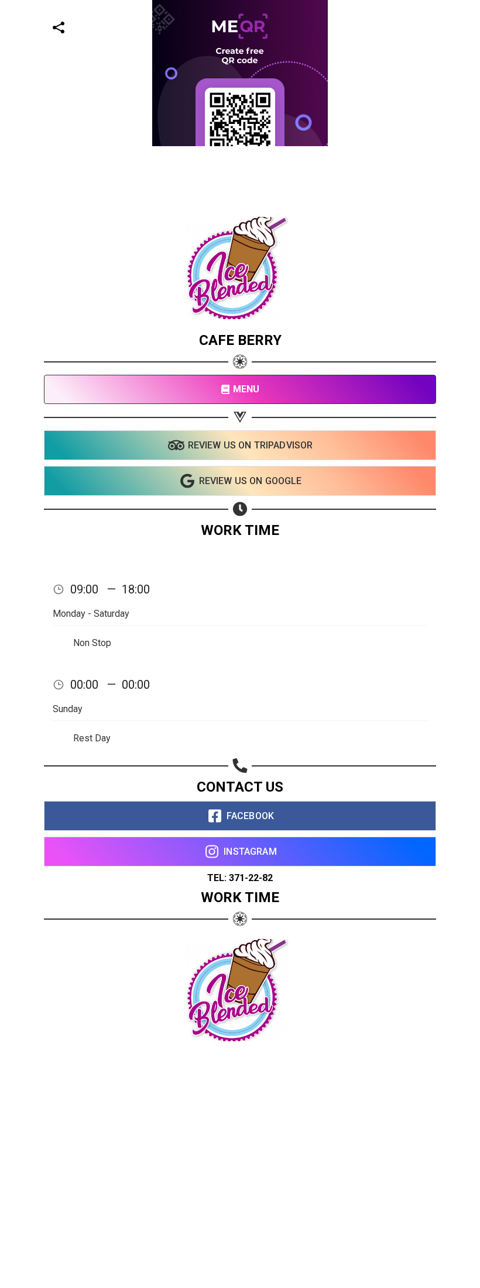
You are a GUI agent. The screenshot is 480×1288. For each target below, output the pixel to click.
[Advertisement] (235, 228)
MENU (246, 389)
